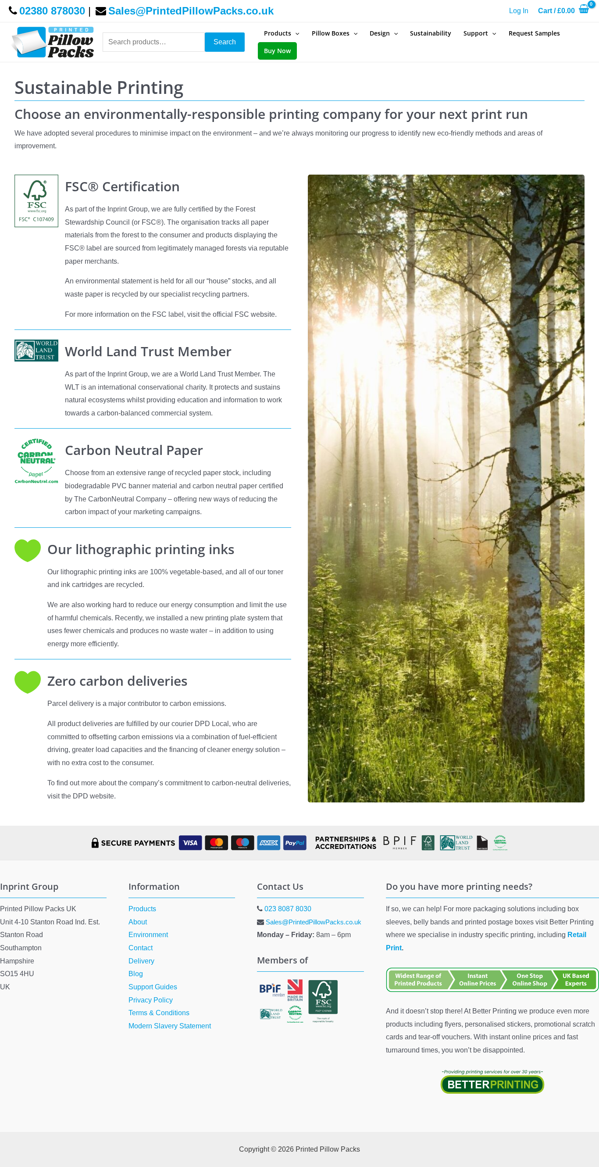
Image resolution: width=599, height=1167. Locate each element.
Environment (148, 934)
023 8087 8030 (287, 909)
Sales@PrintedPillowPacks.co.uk (313, 922)
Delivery (141, 961)
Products (142, 909)
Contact (140, 948)
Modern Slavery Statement (169, 1026)
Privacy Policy (150, 1000)
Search (225, 42)
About (137, 922)
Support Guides (152, 987)
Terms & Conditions (158, 1013)
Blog (135, 973)
